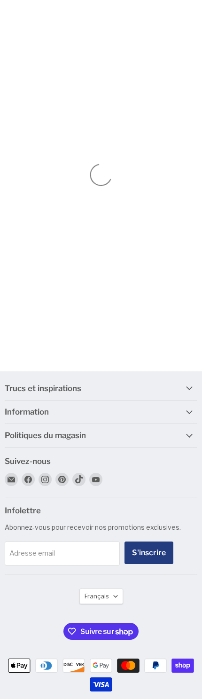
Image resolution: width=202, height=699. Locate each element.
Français (97, 596)
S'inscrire (149, 552)
